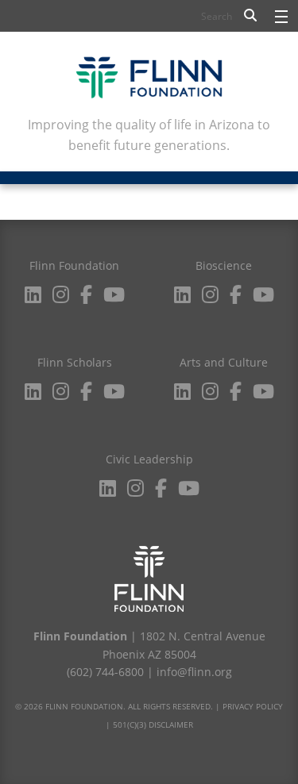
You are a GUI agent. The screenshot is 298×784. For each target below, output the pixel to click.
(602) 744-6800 (105, 671)
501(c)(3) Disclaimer (153, 724)
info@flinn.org (194, 671)
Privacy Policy (253, 706)
